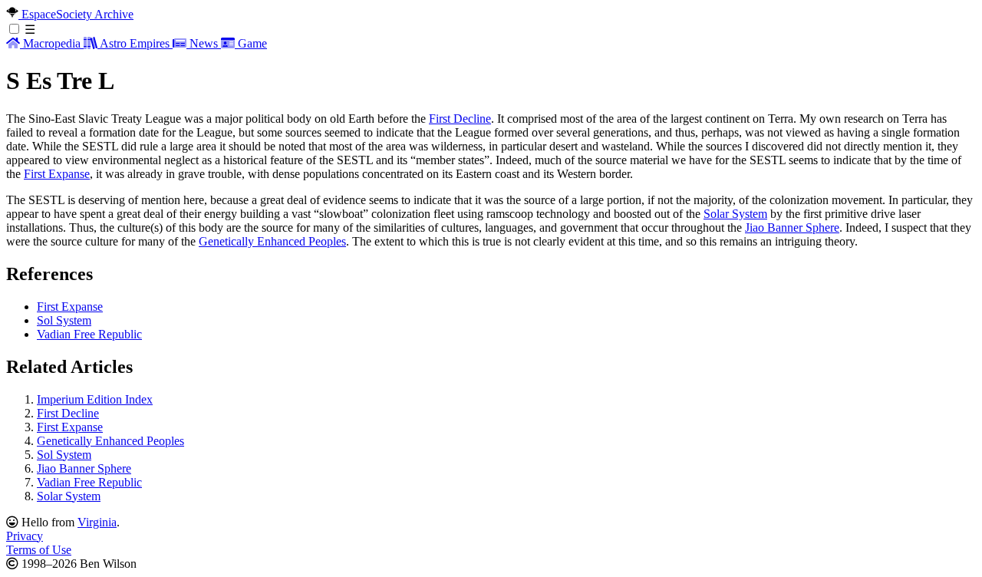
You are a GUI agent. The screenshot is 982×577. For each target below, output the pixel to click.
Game (251, 43)
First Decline (460, 118)
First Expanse (57, 173)
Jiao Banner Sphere (792, 227)
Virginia (97, 522)
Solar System (735, 213)
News (203, 43)
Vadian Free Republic (89, 334)
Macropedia (52, 43)
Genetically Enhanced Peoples (272, 241)
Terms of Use (38, 549)
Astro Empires (135, 43)
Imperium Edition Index (95, 399)
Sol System (64, 320)
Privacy (24, 535)
